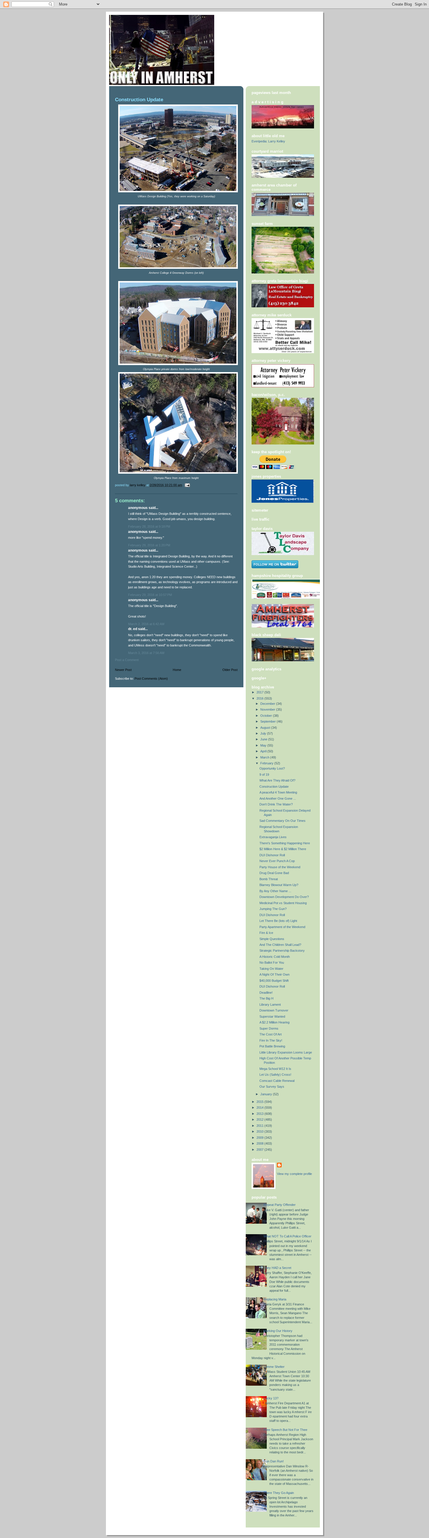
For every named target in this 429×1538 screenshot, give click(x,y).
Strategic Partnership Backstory (282, 950)
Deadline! (266, 992)
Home (177, 670)
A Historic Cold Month (274, 956)
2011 (260, 1125)
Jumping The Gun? (273, 909)
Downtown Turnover (273, 1010)
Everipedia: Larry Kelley (268, 141)
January (266, 1094)
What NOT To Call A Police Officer (287, 1236)
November (268, 709)
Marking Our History (278, 1331)
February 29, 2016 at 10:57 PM (150, 595)
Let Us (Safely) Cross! (275, 1074)
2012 (260, 1119)
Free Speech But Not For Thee (285, 1429)
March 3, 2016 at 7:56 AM (146, 653)
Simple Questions (271, 939)
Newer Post (123, 670)
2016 (260, 698)
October (266, 715)
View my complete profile (294, 1174)
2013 (260, 1113)
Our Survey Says (271, 1086)
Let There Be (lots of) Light (278, 921)
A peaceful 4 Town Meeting (278, 792)
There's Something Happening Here (284, 843)
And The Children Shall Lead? (280, 944)
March (265, 757)
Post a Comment (127, 660)
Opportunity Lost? (272, 768)
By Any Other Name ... (275, 891)
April (263, 751)
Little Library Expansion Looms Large (285, 1052)
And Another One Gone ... (277, 798)
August (265, 727)
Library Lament (270, 1004)
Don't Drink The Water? (276, 804)
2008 (260, 1143)
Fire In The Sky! (270, 1040)
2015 (260, 1101)
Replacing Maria (275, 1299)
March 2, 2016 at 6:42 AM (146, 624)
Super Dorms (268, 1028)
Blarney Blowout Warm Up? (278, 885)
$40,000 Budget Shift (274, 980)
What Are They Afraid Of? (277, 780)
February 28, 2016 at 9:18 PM (149, 526)
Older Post (230, 670)
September (268, 721)
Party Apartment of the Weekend (282, 927)
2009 (260, 1137)
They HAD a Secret (277, 1268)
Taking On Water (271, 968)
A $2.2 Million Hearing (274, 1022)
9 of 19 (264, 774)
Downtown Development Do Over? (284, 897)
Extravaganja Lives (273, 837)
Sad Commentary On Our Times (282, 820)
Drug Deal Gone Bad (274, 873)
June (264, 739)
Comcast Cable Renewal (276, 1080)
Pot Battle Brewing (272, 1046)
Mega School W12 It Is (275, 1068)
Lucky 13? (271, 1398)
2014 (260, 1107)
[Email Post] (187, 485)
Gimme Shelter (274, 1366)
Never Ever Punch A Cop (277, 861)
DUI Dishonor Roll (272, 855)
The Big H (266, 998)
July (263, 733)
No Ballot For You (271, 962)
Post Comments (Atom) (151, 678)
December (268, 703)
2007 (260, 1149)
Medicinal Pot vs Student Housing (283, 903)
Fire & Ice (266, 932)
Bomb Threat (268, 879)
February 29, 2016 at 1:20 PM (149, 545)
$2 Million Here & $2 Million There (282, 849)
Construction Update (274, 786)
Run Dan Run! (274, 1461)
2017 (260, 692)
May (263, 745)
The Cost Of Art (270, 1034)
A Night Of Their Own (274, 974)
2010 (260, 1131)
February (267, 763)
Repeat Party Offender (280, 1204)
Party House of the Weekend (279, 867)
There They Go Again (279, 1493)
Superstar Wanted (272, 1016)
